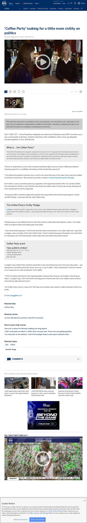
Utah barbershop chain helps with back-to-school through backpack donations (16, 393)
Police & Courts (42, 8)
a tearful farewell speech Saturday (61, 177)
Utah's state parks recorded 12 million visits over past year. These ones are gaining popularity (38, 331)
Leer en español (77, 111)
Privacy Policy (62, 511)
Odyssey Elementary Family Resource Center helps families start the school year (69, 393)
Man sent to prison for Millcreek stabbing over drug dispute (25, 328)
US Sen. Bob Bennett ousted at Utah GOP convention (23, 318)
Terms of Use (52, 511)
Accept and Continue (37, 519)
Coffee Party (9, 307)
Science (76, 8)
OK (84, 500)
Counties (32, 8)
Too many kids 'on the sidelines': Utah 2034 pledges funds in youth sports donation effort (36, 334)
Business (53, 8)
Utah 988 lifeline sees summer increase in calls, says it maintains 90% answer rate (43, 393)
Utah (6, 345)
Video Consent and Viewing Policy (41, 513)
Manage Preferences (21, 519)
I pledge (9, 209)
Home (25, 8)
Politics (60, 8)
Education (68, 8)
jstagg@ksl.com (16, 295)
